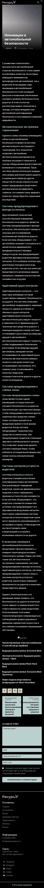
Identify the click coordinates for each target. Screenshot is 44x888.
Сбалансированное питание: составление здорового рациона (29, 707)
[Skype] (4, 869)
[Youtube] (4, 875)
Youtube (9, 875)
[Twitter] (9, 690)
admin (9, 48)
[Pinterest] (15, 690)
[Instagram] (4, 865)
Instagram (10, 865)
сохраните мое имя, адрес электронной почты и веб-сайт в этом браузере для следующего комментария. (21, 770)
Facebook (10, 862)
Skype (8, 869)
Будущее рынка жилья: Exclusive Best (22, 651)
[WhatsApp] (20, 690)
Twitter (9, 872)
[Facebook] (4, 690)
